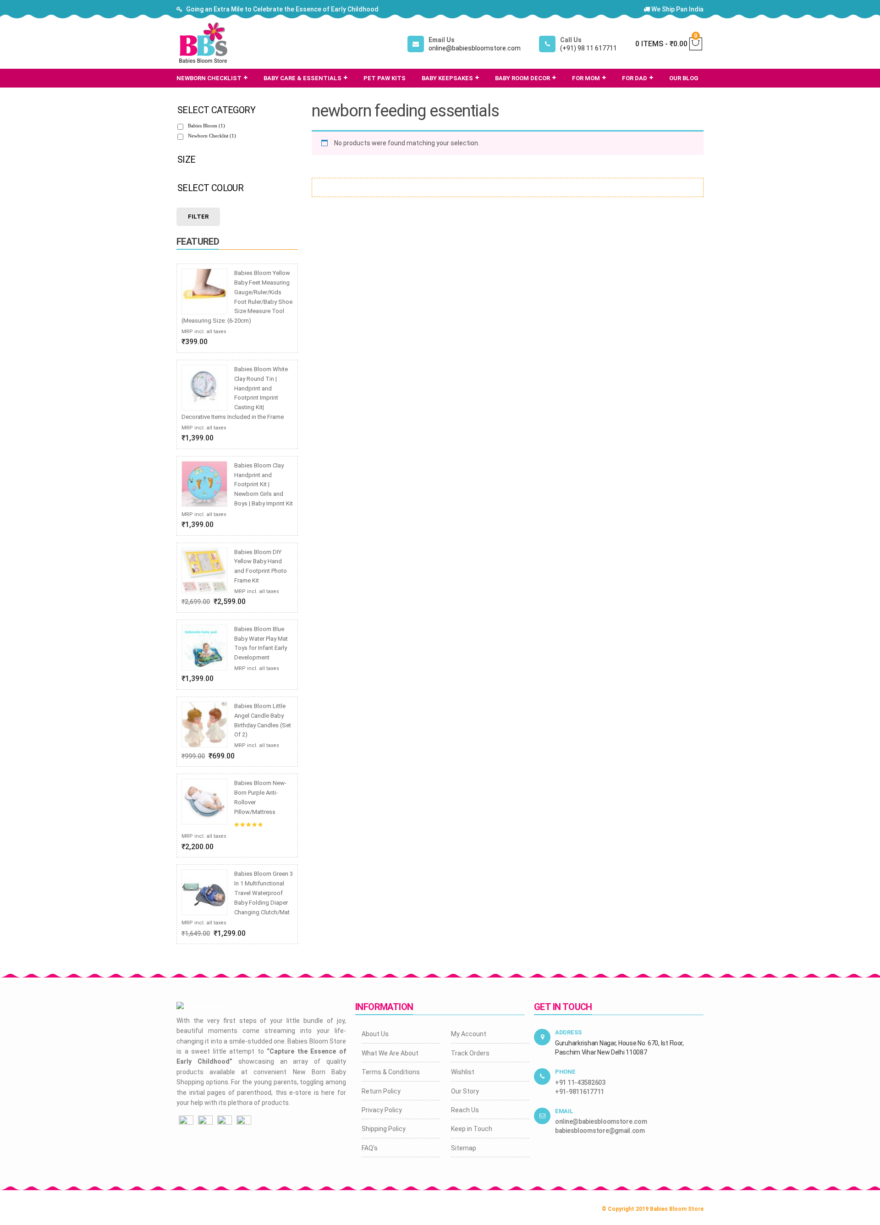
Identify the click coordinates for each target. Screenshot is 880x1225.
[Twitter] (224, 1122)
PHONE (565, 1071)
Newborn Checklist (212, 135)
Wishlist (462, 1072)
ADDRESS (568, 1032)
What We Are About (390, 1053)
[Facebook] (186, 1122)
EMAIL (564, 1111)
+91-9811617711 (579, 1091)
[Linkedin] (243, 1122)
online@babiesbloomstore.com (601, 1121)
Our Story (465, 1091)
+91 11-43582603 (580, 1082)
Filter (198, 216)
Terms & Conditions (391, 1072)
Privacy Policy (382, 1110)
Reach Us (465, 1110)
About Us (375, 1034)
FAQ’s (370, 1148)
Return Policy (381, 1091)
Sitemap (463, 1148)
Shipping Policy (384, 1128)
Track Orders (470, 1053)
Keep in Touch (471, 1128)
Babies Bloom (206, 125)
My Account (468, 1034)
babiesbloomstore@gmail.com (600, 1130)
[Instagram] (205, 1122)
